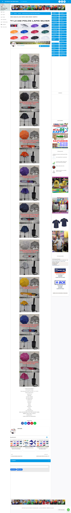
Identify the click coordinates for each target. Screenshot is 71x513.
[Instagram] (64, 1)
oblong (62, 48)
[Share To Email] (28, 423)
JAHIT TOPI (55, 20)
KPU (61, 27)
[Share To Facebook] (22, 423)
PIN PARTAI (55, 34)
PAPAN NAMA (55, 29)
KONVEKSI (62, 24)
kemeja (54, 48)
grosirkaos (62, 41)
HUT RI (62, 17)
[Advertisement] (60, 73)
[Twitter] (62, 1)
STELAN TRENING (54, 39)
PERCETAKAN (55, 31)
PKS (61, 34)
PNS (53, 36)
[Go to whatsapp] (68, 509)
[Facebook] (59, 1)
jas (61, 43)
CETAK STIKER (55, 15)
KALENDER (62, 22)
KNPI (54, 24)
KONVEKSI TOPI (55, 27)
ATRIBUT (54, 13)
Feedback (19, 469)
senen (62, 50)
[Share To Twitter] (25, 423)
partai (54, 50)
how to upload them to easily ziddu (61, 157)
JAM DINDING (55, 22)
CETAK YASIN (63, 15)
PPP (61, 36)
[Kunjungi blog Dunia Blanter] (38, 7)
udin (61, 55)
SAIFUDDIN (19, 428)
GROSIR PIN (55, 17)
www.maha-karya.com (55, 265)
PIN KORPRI (62, 31)
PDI (61, 29)
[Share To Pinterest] (31, 423)
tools (54, 55)
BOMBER (62, 13)
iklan (54, 43)
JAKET (62, 20)
